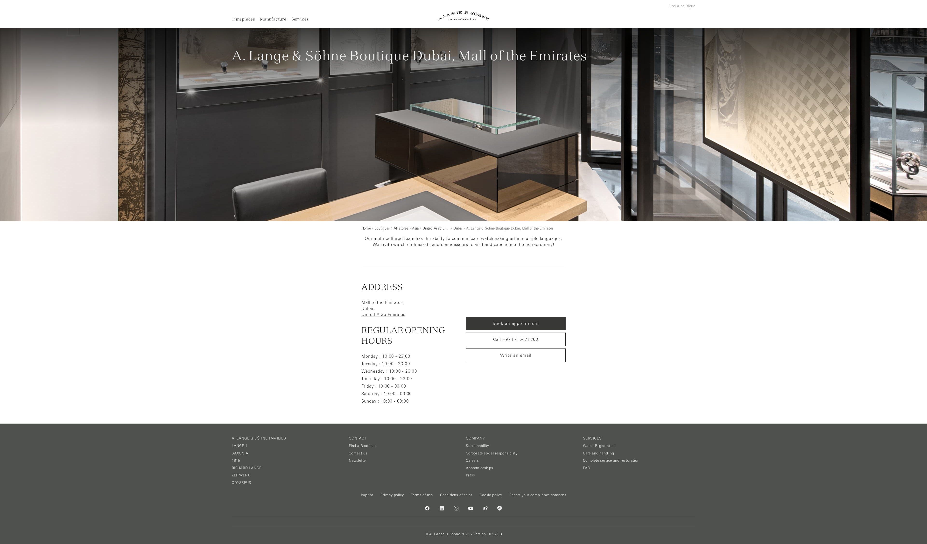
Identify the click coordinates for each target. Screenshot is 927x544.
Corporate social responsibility (492, 453)
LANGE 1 (239, 446)
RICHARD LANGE (246, 468)
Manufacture (273, 18)
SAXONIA (240, 453)
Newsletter (358, 460)
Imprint (367, 495)
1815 (236, 460)
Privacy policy (392, 495)
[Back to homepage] (463, 16)
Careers (472, 460)
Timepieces (243, 18)
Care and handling (598, 453)
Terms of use (422, 495)
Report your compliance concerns (537, 495)
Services (300, 18)
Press (470, 475)
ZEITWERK (241, 475)
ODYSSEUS (241, 483)
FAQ (586, 468)
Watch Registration (599, 446)
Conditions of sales (456, 495)
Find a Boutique (362, 446)
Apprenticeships (479, 468)
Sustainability (477, 446)
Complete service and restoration (611, 460)
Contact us (358, 453)
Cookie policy (491, 495)
